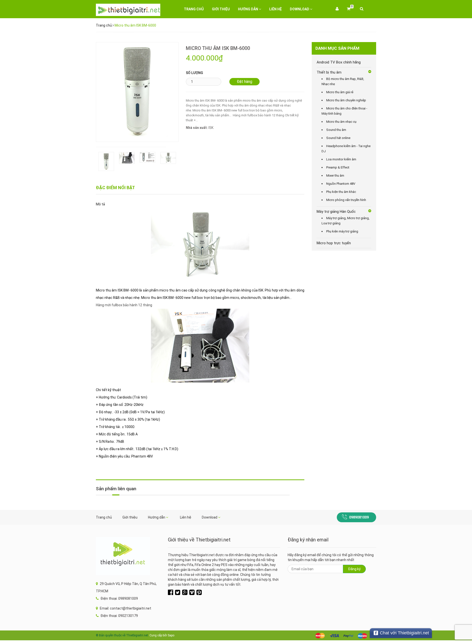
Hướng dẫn (248, 9)
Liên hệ (275, 9)
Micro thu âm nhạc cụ (341, 121)
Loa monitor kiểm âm (341, 159)
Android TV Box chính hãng (339, 62)
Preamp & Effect (337, 167)
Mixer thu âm (335, 175)
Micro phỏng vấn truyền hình (346, 200)
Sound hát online (338, 138)
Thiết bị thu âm (329, 72)
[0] (348, 9)
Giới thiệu (221, 9)
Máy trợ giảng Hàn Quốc (336, 211)
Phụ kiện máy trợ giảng (342, 231)
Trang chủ (194, 9)
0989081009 (359, 517)
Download (300, 9)
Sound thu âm (336, 130)
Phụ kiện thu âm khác (341, 192)
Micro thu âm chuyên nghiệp (346, 100)
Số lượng (194, 73)
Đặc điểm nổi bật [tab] (115, 187)
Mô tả (100, 204)
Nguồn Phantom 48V (340, 183)
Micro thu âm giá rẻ (339, 92)
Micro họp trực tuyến (334, 243)
